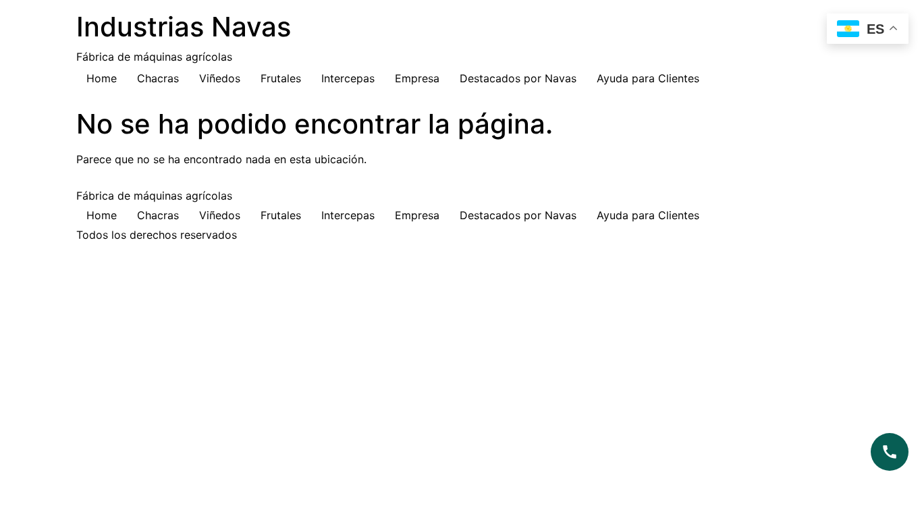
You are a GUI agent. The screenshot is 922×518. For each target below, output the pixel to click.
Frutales (281, 78)
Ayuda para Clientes (648, 78)
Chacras (158, 78)
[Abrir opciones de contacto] (890, 452)
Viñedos (219, 78)
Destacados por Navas (518, 78)
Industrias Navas (183, 26)
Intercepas (348, 78)
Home (101, 78)
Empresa (417, 78)
